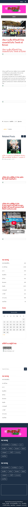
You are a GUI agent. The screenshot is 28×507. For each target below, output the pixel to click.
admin (20, 121)
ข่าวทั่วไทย (4, 267)
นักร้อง (3, 278)
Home (3, 503)
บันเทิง (3, 286)
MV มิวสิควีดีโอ (5, 263)
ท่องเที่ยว (11, 121)
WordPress (20, 501)
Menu (21, 1)
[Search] (25, 369)
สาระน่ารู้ (4, 297)
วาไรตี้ (3, 293)
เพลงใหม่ (4, 301)
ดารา (3, 270)
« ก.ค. (4, 334)
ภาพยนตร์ (4, 290)
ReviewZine (8, 501)
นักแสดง (4, 282)
